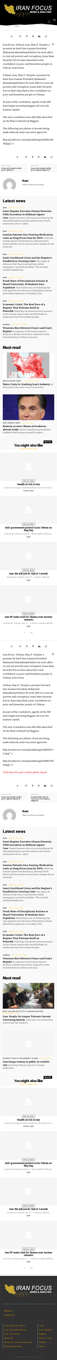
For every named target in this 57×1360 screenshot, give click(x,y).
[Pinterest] (33, 36)
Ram (25, 180)
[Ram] (11, 185)
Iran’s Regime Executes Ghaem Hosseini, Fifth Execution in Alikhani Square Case (27, 214)
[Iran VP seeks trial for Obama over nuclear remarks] (28, 599)
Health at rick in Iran (28, 484)
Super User (28, 491)
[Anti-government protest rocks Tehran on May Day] (28, 510)
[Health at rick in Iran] (28, 466)
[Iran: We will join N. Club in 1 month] (28, 556)
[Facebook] (20, 36)
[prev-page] (25, 633)
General (6, 324)
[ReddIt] (45, 36)
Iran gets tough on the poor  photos (11, 169)
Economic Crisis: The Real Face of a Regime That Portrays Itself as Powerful (24, 307)
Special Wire (28, 481)
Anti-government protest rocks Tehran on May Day (28, 529)
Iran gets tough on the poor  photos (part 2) (41, 169)
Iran (5, 208)
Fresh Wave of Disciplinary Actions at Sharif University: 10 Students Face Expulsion (25, 284)
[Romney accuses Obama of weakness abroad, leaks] (28, 407)
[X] (26, 36)
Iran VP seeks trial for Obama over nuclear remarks (28, 618)
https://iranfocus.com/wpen (33, 185)
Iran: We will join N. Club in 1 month (28, 573)
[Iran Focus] (28, 9)
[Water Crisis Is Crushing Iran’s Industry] (28, 365)
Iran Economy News (12, 381)
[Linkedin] (39, 36)
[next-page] (31, 633)
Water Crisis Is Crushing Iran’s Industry (26, 384)
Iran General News (11, 423)
